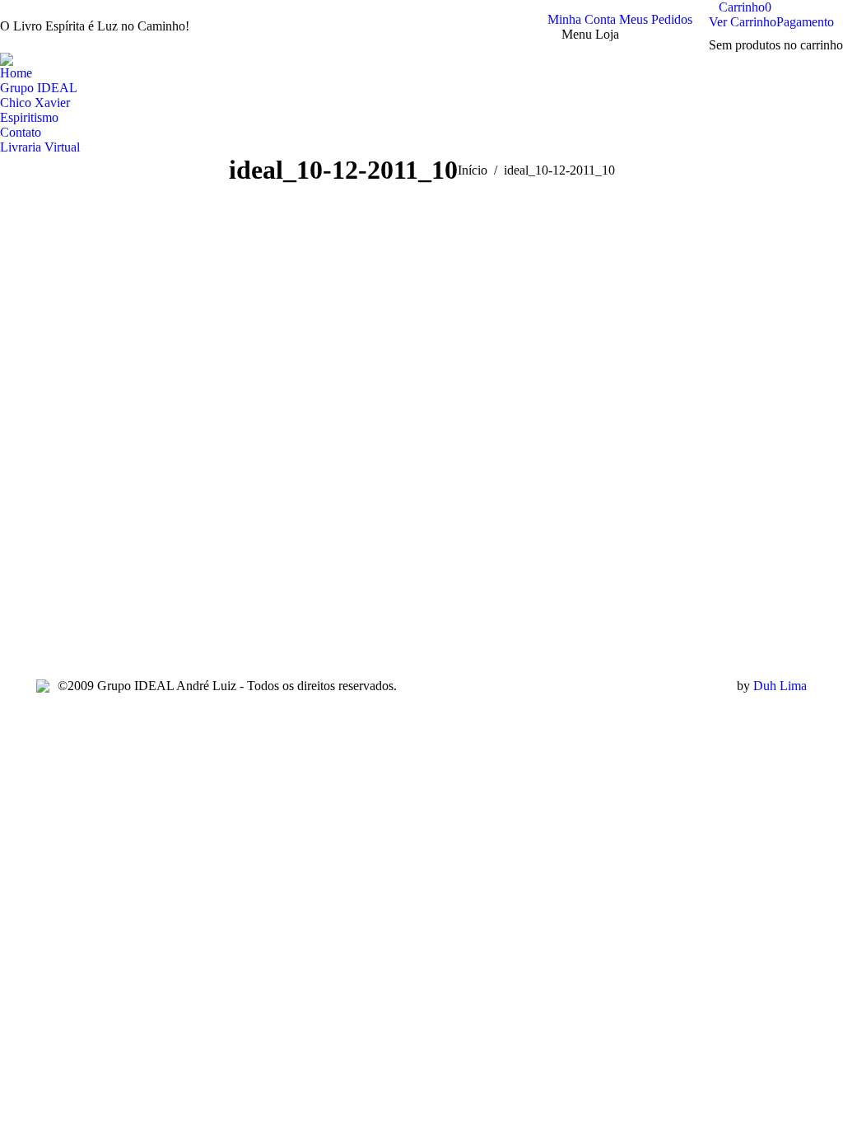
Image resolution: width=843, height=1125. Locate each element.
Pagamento (805, 22)
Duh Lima (780, 686)
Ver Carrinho (742, 22)
